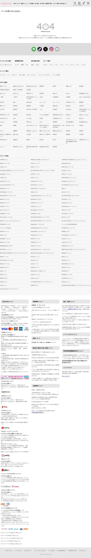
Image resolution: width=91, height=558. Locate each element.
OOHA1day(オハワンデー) (6, 192)
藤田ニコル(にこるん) (45, 130)
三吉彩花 (81, 134)
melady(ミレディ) (66, 260)
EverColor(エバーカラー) (37, 185)
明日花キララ (29, 93)
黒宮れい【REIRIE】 (18, 89)
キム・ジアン (43, 102)
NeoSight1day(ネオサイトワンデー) (39, 228)
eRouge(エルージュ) (5, 188)
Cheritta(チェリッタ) (5, 213)
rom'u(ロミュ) (3, 285)
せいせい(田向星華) (44, 114)
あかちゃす (2, 93)
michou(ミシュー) (35, 256)
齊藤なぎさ (55, 105)
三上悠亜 (28, 134)
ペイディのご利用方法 (23, 451)
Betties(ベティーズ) (4, 163)
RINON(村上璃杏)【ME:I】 (32, 147)
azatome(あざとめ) (66, 163)
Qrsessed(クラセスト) (36, 199)
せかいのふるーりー (5, 210)
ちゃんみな (29, 118)
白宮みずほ (68, 109)
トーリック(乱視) (56, 74)
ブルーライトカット (31, 74)
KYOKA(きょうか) (70, 102)
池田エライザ (3, 86)
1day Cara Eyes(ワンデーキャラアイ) (9, 289)
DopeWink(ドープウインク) (37, 224)
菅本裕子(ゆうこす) (4, 114)
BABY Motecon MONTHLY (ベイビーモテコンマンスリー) (14, 253)
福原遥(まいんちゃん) (31, 130)
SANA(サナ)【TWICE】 (32, 109)
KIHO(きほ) (29, 102)
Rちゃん (68, 93)
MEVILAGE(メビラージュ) (68, 263)
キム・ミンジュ (56, 102)
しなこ (41, 109)
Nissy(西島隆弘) (70, 122)
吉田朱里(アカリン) (83, 139)
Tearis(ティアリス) (66, 210)
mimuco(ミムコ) (34, 260)
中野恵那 (15, 122)
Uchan (54, 139)
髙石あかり (68, 114)
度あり (32, 64)
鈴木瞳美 (81, 86)
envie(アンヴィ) (34, 177)
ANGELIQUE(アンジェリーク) (69, 177)
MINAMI (55, 134)
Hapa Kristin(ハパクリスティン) (38, 231)
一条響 (1, 97)
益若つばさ (15, 134)
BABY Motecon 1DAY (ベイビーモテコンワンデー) (74, 249)
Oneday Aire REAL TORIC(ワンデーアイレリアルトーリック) (76, 285)
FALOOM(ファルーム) (5, 238)
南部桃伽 (55, 122)
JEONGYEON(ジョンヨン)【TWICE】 (84, 110)
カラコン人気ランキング (6, 64)
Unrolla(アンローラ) (5, 181)
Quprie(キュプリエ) (4, 199)
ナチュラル (2, 74)
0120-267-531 (40, 319)
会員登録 (79, 4)
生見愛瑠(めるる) (83, 122)
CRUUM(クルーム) (66, 199)
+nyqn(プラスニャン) (67, 242)
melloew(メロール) (66, 267)
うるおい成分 (22, 74)
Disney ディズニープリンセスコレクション (10, 220)
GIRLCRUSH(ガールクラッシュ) (8, 195)
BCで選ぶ (42, 3)
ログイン (84, 4)
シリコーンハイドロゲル (44, 74)
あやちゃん (15, 93)
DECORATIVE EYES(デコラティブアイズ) (41, 220)
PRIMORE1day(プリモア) (6, 246)
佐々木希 (2, 109)
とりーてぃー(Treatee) (5, 228)
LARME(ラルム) (4, 159)
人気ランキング (16, 3)
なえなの (2, 122)
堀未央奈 (68, 130)
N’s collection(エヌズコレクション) (70, 185)
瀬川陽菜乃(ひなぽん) (58, 114)
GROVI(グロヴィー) (4, 202)
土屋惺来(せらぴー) (57, 118)
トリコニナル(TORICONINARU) (69, 224)
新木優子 (42, 93)
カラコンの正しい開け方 (40, 550)
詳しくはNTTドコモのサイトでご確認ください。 (12, 466)
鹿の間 (54, 86)
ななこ (41, 122)
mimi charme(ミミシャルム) (6, 260)
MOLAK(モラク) (65, 271)
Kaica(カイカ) (34, 192)
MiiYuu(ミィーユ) (4, 256)
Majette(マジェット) (66, 253)
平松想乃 (81, 125)
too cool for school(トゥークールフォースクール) (73, 220)
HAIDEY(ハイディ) (4, 231)
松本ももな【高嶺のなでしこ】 (6, 135)
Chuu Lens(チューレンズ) (6, 217)
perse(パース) (3, 235)
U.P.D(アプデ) (3, 177)
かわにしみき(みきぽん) (85, 97)
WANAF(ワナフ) (34, 285)
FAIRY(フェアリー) (35, 238)
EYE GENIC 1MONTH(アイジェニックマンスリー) (12, 170)
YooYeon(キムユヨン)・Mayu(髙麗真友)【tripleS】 (71, 141)
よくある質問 (51, 550)
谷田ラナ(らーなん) (83, 114)
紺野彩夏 (28, 105)
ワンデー (17, 64)
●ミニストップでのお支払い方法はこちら (11, 541)
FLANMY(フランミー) (36, 242)
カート (88, 4)
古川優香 (28, 89)
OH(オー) (64, 188)
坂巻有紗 (68, 105)
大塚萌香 (68, 97)
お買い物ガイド (63, 3)
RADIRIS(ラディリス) (67, 274)
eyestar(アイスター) (66, 170)
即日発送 (32, 3)
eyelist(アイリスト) (35, 174)
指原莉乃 (15, 109)
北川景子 (2, 102)
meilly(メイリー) (35, 263)
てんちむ (68, 118)
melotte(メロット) (35, 267)
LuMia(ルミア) (3, 281)
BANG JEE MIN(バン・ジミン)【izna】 (45, 126)
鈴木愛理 (15, 114)
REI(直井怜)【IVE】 (44, 146)
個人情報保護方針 (61, 550)
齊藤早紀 (42, 86)
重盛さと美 (68, 86)
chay (14, 118)
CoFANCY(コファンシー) (37, 202)
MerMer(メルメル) (4, 267)
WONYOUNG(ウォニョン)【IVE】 (32, 97)
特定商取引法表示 (72, 550)
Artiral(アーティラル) (67, 174)
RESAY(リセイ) (3, 278)
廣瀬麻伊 (15, 130)
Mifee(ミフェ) (65, 256)
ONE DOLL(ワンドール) (67, 167)
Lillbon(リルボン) (35, 278)
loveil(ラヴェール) (35, 274)
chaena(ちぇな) (4, 118)
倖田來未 (15, 105)
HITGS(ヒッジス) (70, 125)
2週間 (22, 64)
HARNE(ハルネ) (65, 231)
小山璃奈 (42, 105)
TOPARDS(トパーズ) (5, 224)
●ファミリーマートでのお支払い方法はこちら (12, 538)
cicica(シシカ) (3, 167)
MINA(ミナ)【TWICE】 (45, 134)
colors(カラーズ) (65, 192)
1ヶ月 (26, 64)
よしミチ (2, 146)
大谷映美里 (55, 97)
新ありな (55, 93)
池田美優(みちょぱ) (83, 93)
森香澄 (28, 139)
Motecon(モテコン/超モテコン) (38, 271)
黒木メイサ (2, 105)
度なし (37, 64)
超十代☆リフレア (66, 217)
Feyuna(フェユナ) (66, 238)
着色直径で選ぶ (48, 3)
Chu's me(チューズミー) (67, 213)
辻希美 (41, 118)
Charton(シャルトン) (36, 206)
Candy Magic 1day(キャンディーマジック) (41, 195)
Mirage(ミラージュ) (4, 263)
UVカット (14, 74)
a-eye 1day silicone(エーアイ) (7, 185)
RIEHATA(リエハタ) (18, 146)
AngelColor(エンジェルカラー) (38, 188)
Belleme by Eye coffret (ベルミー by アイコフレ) (42, 253)
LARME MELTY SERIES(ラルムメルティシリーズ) (74, 159)
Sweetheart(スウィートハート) (69, 206)
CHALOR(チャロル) (35, 213)
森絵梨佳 (15, 139)
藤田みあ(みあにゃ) (57, 130)
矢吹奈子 (42, 139)
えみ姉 (41, 97)
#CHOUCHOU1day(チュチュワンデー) (40, 217)
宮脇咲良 (68, 134)
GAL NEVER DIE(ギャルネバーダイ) (70, 195)
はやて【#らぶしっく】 (32, 125)
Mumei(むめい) (3, 139)
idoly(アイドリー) (35, 167)
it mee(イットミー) (35, 163)
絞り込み (75, 4)
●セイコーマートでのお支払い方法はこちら (11, 543)
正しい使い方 (18, 550)
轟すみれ (81, 118)
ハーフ (8, 74)
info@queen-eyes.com (45, 322)
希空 (1, 125)
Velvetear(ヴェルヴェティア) (68, 181)
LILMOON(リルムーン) (67, 278)
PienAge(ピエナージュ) (36, 235)
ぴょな (1, 130)
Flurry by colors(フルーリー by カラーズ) (40, 249)
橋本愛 (14, 125)
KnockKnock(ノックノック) (68, 228)
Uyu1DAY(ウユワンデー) (37, 181)
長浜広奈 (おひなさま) (31, 86)
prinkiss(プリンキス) (36, 246)
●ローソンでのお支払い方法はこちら (10, 535)
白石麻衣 (55, 109)
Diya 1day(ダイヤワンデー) (37, 210)
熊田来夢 (81, 102)
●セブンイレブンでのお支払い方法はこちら (11, 532)
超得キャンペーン (25, 3)
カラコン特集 (56, 3)
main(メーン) (3, 271)
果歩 (14, 102)
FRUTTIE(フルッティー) (6, 249)
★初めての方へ (9, 550)
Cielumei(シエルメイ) (67, 202)
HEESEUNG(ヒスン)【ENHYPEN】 (59, 126)
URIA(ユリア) (3, 274)
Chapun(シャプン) (4, 206)
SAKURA (81, 105)
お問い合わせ (82, 550)
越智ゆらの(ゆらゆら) (18, 86)
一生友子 (15, 97)
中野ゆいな (29, 122)
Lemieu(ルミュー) (66, 281)
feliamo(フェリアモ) (5, 242)
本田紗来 (81, 130)
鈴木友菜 (28, 114)
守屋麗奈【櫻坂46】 (5, 89)
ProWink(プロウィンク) (67, 246)
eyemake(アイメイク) (5, 174)
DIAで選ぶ (37, 3)
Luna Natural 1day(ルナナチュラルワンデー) (41, 281)
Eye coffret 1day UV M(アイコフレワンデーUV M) (42, 170)
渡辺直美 (55, 146)
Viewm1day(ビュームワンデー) (69, 235)
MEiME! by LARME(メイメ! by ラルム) (40, 159)
